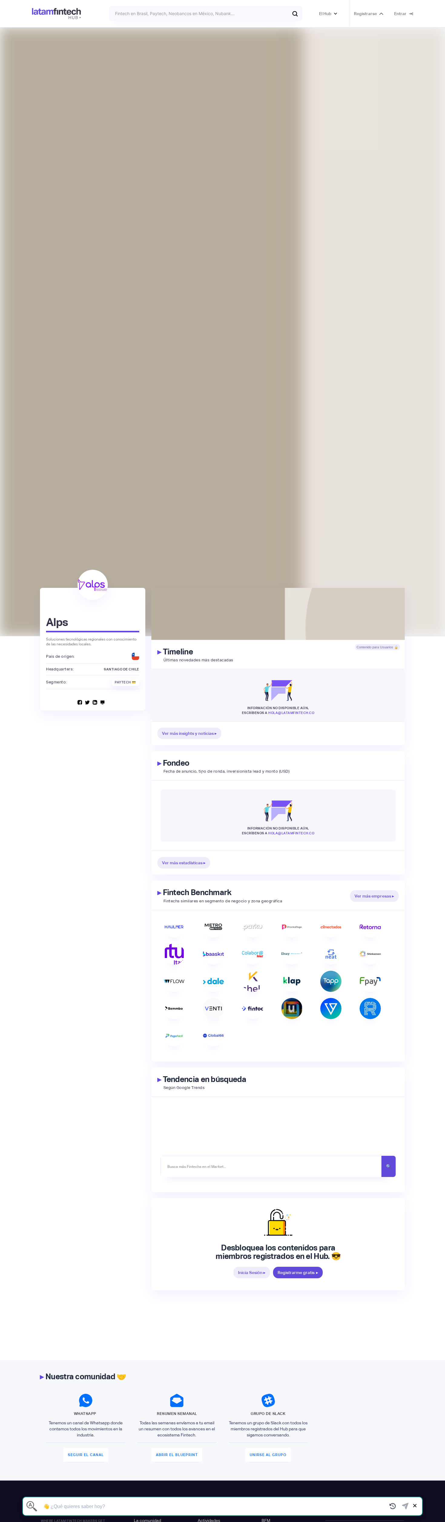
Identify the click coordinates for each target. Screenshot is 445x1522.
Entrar (400, 13)
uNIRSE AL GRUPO (268, 1455)
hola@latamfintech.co (291, 713)
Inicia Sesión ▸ (251, 1272)
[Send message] (405, 1506)
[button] (328, 14)
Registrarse (365, 13)
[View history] (393, 1506)
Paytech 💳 (125, 682)
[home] (56, 14)
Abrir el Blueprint (177, 1455)
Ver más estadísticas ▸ (184, 862)
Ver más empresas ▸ (374, 896)
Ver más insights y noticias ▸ (189, 733)
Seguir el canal (86, 1455)
